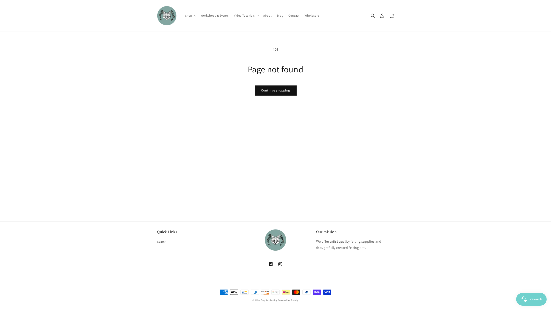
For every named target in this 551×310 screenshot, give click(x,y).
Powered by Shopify (288, 300)
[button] (190, 15)
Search (162, 241)
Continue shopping (275, 90)
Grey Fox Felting (269, 300)
